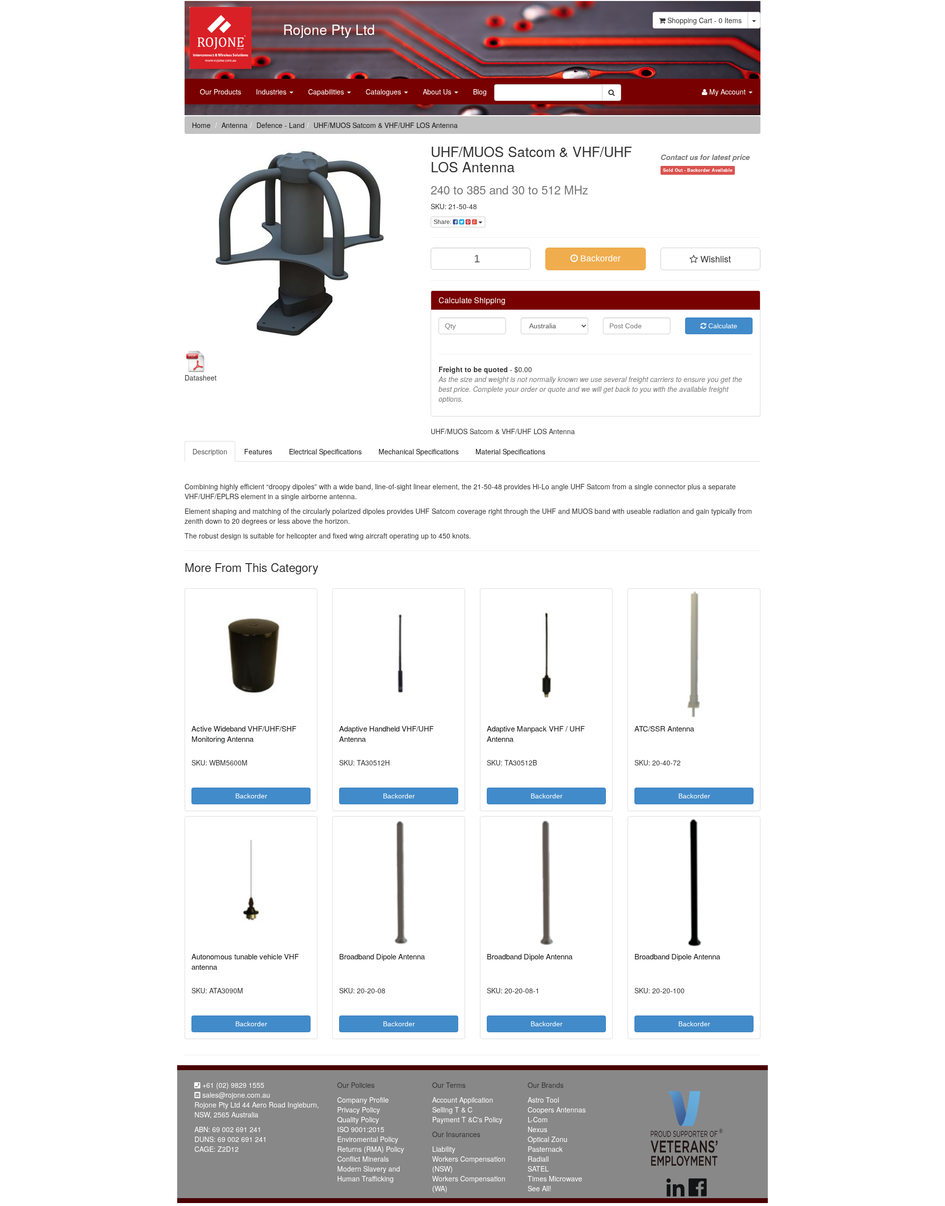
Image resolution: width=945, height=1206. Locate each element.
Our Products (220, 91)
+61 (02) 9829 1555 (232, 1085)
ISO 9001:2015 (360, 1129)
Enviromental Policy (367, 1139)
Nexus (537, 1129)
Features (258, 451)
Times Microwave (555, 1178)
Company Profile (363, 1100)
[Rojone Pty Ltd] (218, 34)
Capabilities (327, 91)
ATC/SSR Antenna (664, 728)
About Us (438, 91)
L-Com (538, 1119)
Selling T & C (452, 1109)
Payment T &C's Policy (467, 1119)
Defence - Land (280, 125)
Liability (443, 1149)
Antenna (234, 125)
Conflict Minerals (363, 1159)
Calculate (721, 326)
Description (209, 451)
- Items (704, 20)
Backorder (599, 258)
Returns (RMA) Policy (370, 1149)
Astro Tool (543, 1100)
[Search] (611, 92)
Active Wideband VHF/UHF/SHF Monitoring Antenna (243, 733)
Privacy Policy (358, 1109)
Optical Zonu (547, 1139)
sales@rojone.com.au (235, 1095)
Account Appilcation (462, 1100)
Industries (272, 91)
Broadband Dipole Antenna (382, 956)
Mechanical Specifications (418, 451)
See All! (539, 1188)
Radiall (538, 1159)
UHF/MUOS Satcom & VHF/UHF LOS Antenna (386, 125)
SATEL (538, 1169)
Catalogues (384, 91)
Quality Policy (358, 1119)
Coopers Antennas (557, 1109)
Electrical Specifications (325, 451)
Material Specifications (510, 451)
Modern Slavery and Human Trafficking (368, 1173)
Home (201, 125)
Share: (443, 222)
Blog (480, 91)
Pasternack (545, 1149)
